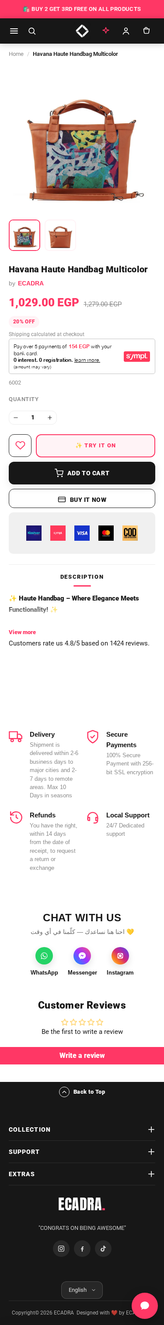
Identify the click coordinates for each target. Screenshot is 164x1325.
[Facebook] (82, 1248)
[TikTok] (103, 1248)
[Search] (32, 31)
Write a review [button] (82, 1055)
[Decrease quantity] (15, 417)
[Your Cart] (146, 31)
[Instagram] (61, 1248)
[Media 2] (60, 235)
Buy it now (88, 499)
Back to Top (89, 1091)
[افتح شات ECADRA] (145, 1306)
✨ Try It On (95, 445)
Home (16, 54)
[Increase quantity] (49, 417)
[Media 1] (24, 235)
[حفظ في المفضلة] (20, 445)
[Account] (126, 31)
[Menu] (14, 31)
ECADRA (82, 1204)
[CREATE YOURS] (106, 31)
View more (22, 632)
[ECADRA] (82, 31)
